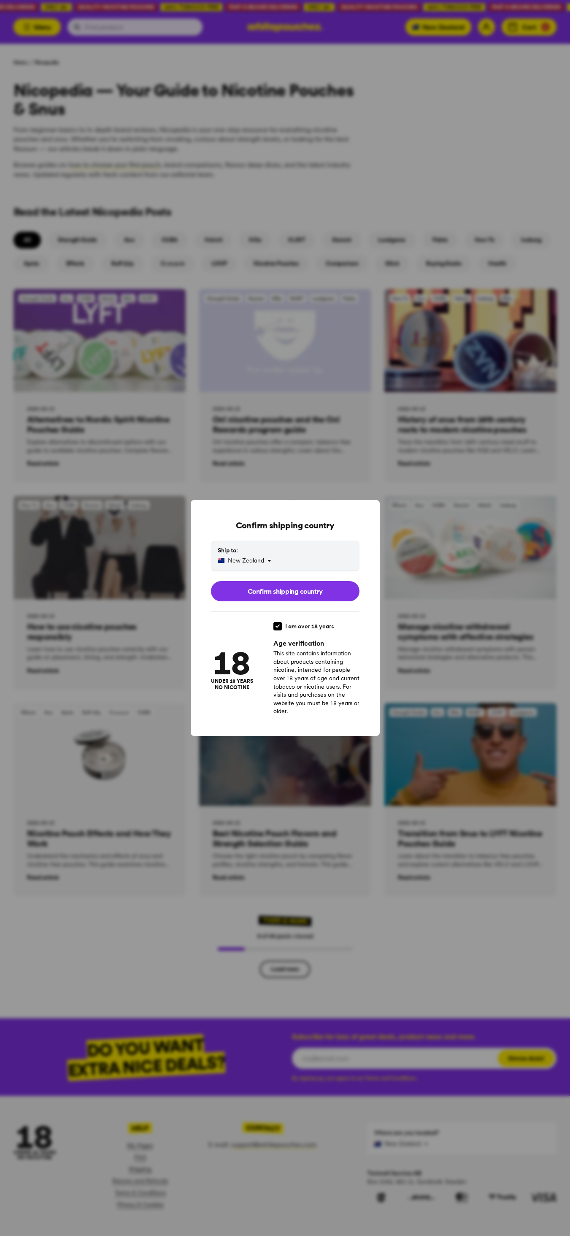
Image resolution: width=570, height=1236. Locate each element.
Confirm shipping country (285, 591)
